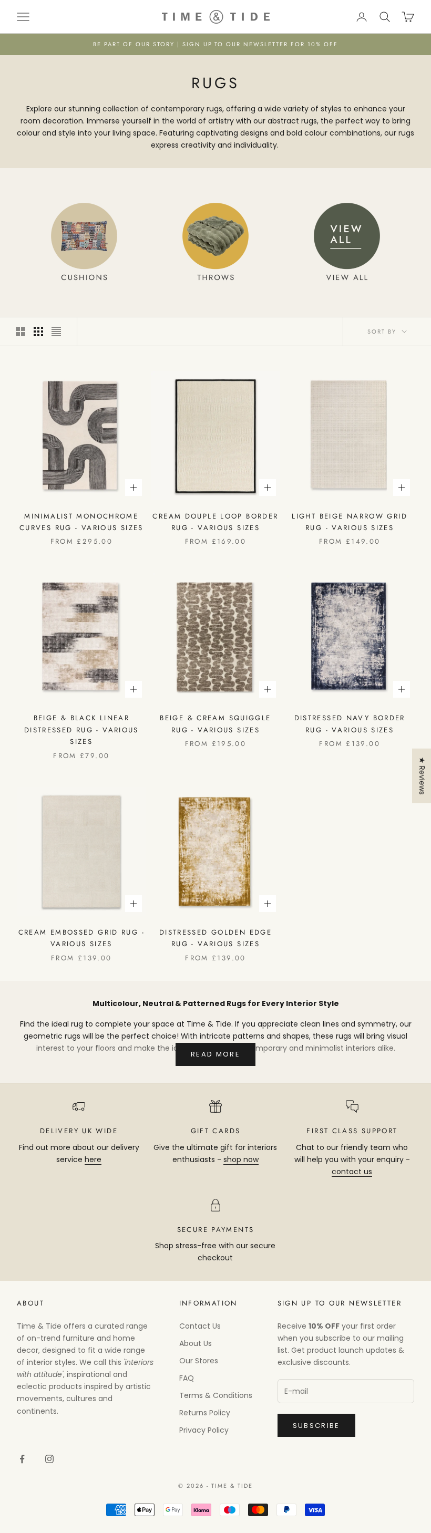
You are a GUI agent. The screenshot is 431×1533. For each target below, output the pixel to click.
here (93, 1159)
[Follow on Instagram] (49, 1459)
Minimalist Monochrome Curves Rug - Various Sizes (81, 522)
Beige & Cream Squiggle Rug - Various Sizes (215, 723)
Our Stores (198, 1360)
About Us (195, 1343)
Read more (215, 1054)
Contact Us (200, 1326)
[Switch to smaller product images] (38, 331)
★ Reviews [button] (422, 776)
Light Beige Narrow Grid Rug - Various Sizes (349, 522)
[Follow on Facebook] (22, 1459)
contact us (352, 1171)
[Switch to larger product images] (20, 331)
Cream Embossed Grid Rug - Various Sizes (81, 938)
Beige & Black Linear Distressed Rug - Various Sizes (81, 730)
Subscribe (316, 1426)
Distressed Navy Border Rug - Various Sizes (349, 723)
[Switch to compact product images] (56, 331)
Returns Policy (204, 1412)
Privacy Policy (204, 1430)
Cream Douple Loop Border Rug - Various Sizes (215, 522)
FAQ (186, 1378)
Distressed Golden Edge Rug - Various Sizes (215, 938)
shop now (241, 1159)
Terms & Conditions (215, 1395)
